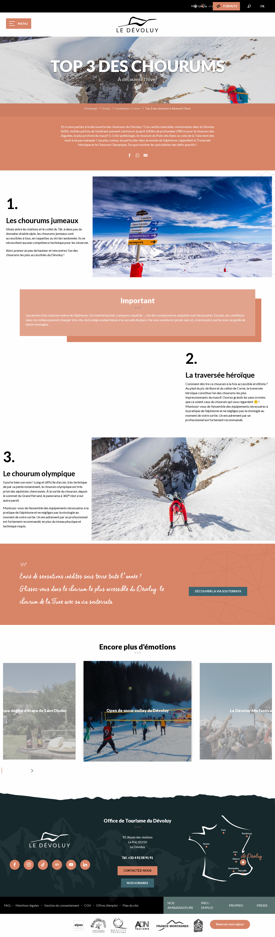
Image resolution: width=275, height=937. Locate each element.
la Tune (197, 135)
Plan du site (130, 905)
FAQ (7, 905)
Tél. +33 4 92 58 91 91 (137, 858)
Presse (262, 905)
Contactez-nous (137, 870)
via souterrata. (97, 602)
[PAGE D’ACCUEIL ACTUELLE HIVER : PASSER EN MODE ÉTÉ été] (204, 5)
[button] (249, 6)
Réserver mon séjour (230, 924)
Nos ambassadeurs (180, 905)
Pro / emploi (207, 905)
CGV (87, 905)
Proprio (236, 905)
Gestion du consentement (61, 905)
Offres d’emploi (107, 905)
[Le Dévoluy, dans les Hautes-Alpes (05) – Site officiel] (137, 24)
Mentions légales (27, 905)
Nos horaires (137, 883)
